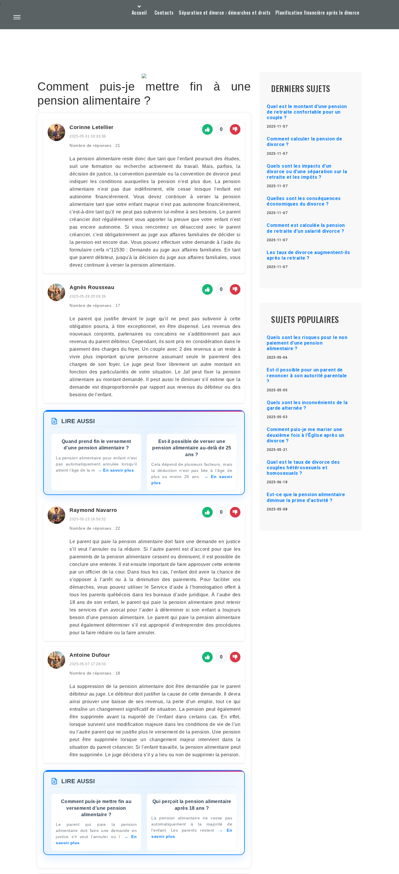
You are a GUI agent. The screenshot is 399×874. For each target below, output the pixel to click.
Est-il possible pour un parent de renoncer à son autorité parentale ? (307, 375)
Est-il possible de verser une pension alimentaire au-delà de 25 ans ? (191, 448)
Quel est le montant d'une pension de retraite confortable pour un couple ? (307, 112)
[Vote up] (207, 129)
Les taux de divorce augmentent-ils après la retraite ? (308, 255)
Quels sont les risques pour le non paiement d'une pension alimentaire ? (307, 343)
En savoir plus (118, 470)
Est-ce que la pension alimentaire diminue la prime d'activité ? (306, 497)
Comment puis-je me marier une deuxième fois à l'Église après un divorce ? (305, 435)
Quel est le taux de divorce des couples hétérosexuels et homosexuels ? (303, 467)
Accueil (139, 12)
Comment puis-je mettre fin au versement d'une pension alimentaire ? (96, 808)
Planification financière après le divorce (317, 12)
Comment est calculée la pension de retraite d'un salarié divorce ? (306, 228)
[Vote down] (235, 129)
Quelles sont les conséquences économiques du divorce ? (304, 201)
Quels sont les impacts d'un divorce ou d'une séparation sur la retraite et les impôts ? (307, 171)
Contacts (164, 12)
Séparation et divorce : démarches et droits (225, 12)
